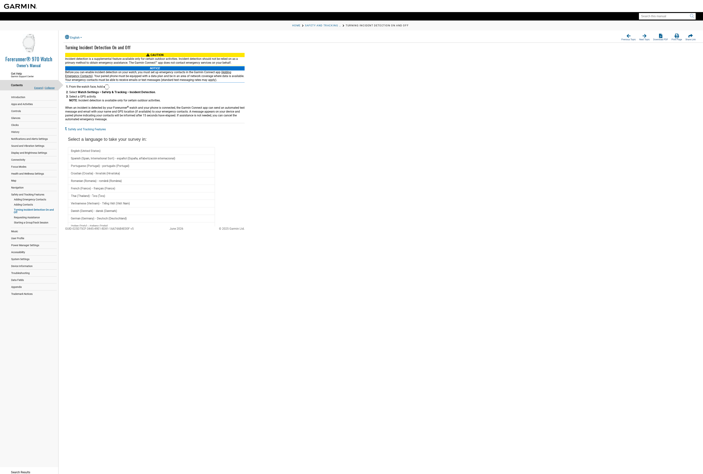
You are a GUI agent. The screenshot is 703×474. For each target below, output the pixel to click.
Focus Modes (18, 166)
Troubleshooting (20, 273)
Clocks (15, 125)
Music (14, 231)
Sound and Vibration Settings (27, 145)
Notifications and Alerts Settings (29, 138)
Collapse (50, 87)
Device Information (22, 266)
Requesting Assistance (27, 217)
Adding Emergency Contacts (30, 199)
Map (13, 180)
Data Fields (17, 280)
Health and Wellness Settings (27, 173)
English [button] (75, 37)
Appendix (16, 286)
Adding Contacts (23, 204)
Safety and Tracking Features (27, 194)
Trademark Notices (22, 293)
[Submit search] (692, 16)
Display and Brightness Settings (29, 152)
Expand (38, 87)
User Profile (17, 238)
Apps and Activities (22, 104)
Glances (15, 118)
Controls (16, 111)
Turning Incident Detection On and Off (34, 211)
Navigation (17, 187)
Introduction (18, 97)
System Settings (20, 259)
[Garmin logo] (20, 6)
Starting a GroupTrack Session (31, 222)
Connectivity (18, 159)
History (15, 131)
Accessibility (18, 252)
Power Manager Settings (25, 245)
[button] (628, 37)
